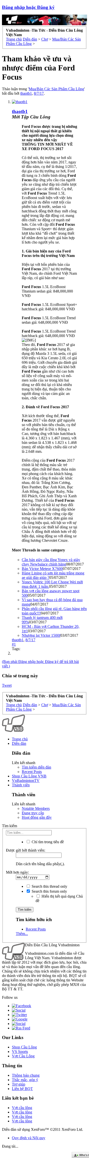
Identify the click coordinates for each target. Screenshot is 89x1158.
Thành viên (21, 785)
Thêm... (22, 933)
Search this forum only (49, 891)
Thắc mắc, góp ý (25, 1080)
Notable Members (36, 808)
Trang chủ (20, 739)
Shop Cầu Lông (24, 1047)
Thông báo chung (26, 1075)
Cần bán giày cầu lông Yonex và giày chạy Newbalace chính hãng (51, 562)
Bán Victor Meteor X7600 (42, 569)
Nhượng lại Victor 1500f (41, 635)
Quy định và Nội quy (28, 1138)
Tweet (7, 685)
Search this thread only (49, 886)
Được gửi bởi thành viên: (25, 850)
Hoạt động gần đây (37, 817)
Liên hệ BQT (22, 1089)
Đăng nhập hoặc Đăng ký (28, 7)
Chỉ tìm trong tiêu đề (47, 842)
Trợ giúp (18, 1084)
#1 (14, 644)
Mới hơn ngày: (17, 872)
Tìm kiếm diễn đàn (36, 767)
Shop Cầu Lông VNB (29, 776)
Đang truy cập (33, 813)
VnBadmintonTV (26, 780)
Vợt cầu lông (22, 1108)
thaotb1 (26, 93)
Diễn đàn (19, 743)
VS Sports (20, 1051)
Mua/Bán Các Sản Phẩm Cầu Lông (56, 89)
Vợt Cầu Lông (23, 1056)
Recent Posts (32, 772)
